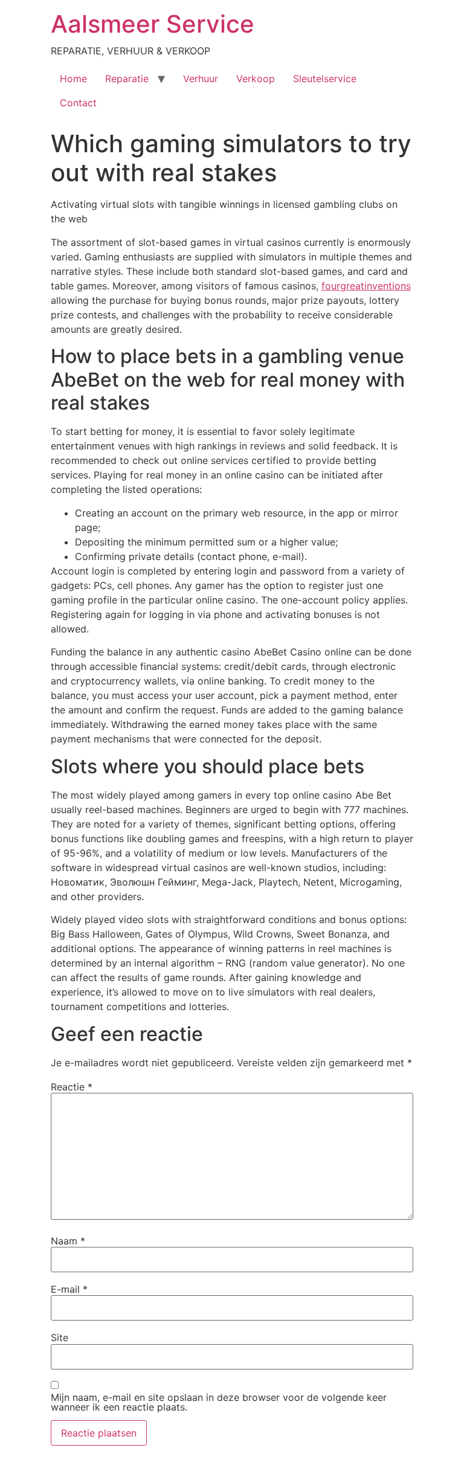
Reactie (71, 1087)
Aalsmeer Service (152, 24)
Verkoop (255, 78)
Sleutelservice (324, 78)
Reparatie (127, 78)
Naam (68, 1241)
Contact (78, 103)
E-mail (69, 1289)
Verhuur (200, 78)
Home (73, 78)
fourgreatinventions (366, 286)
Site (59, 1337)
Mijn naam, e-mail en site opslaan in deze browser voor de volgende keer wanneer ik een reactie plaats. (219, 1402)
